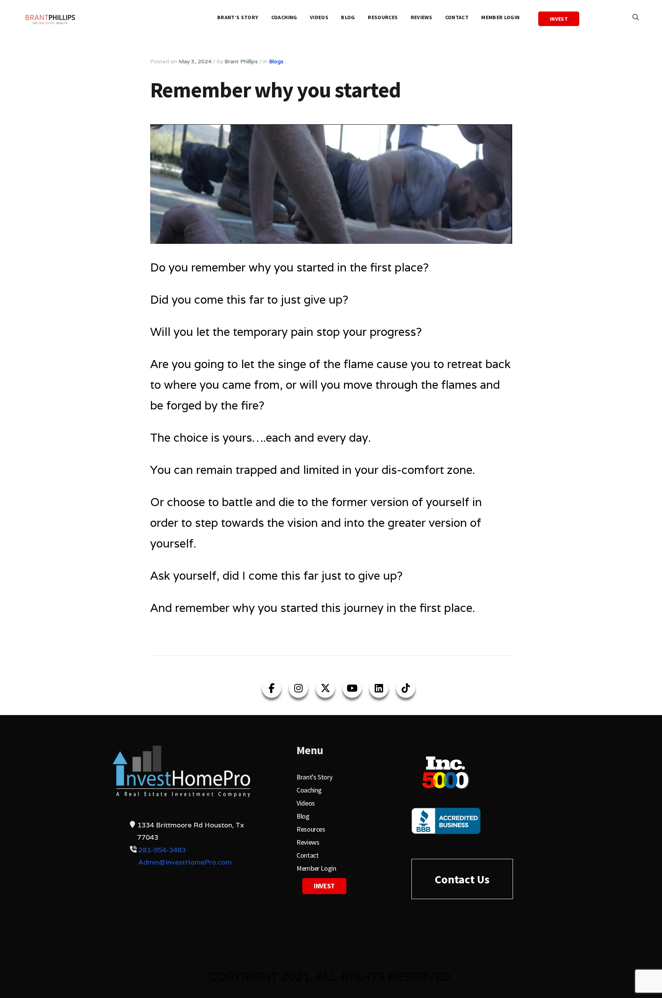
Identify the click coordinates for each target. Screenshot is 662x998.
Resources (383, 17)
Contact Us (462, 879)
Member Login (500, 17)
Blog (348, 17)
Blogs (276, 61)
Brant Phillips (241, 61)
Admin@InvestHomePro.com (185, 862)
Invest (559, 18)
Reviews (421, 17)
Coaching (284, 17)
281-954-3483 (162, 849)
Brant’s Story (238, 17)
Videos (319, 17)
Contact (457, 17)
